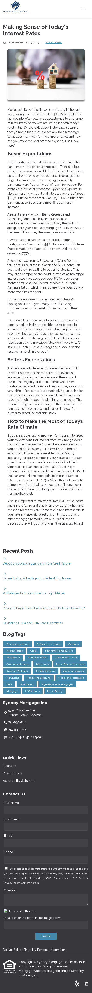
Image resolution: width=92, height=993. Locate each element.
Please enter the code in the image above (32, 918)
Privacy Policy (12, 773)
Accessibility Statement (19, 780)
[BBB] (86, 984)
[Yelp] (77, 984)
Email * (8, 835)
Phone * (9, 852)
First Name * (12, 803)
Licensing (9, 765)
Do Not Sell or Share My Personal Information (34, 949)
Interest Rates (54, 42)
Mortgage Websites (33, 971)
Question (10, 890)
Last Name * (12, 819)
